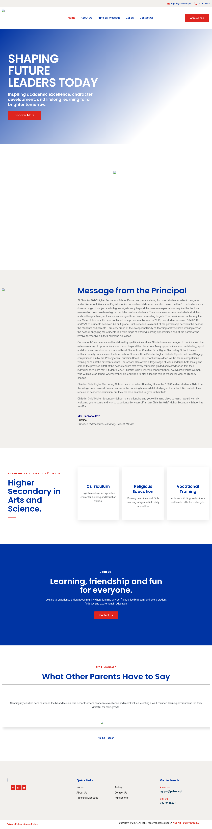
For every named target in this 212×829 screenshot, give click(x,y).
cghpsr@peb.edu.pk (171, 792)
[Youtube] (24, 787)
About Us (86, 18)
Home (71, 18)
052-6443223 (168, 803)
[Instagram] (18, 787)
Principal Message (109, 18)
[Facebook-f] (13, 787)
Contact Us (147, 18)
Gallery (130, 18)
